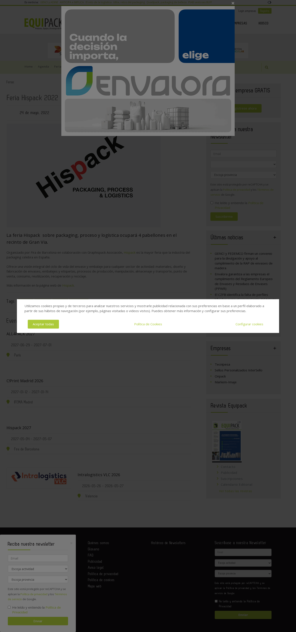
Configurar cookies (249, 324)
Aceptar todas (43, 324)
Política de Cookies (148, 324)
